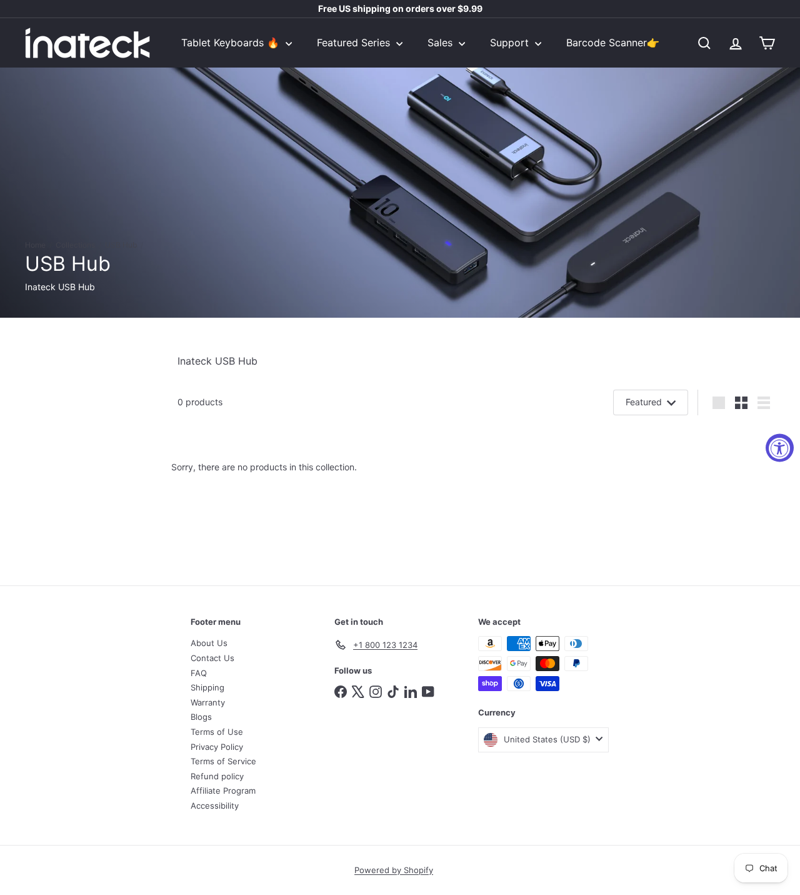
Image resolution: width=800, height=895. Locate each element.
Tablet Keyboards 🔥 (231, 42)
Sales (442, 42)
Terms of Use (217, 732)
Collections (75, 245)
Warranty (208, 702)
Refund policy (217, 776)
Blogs (201, 717)
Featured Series (355, 42)
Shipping (207, 687)
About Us (209, 643)
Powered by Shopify (393, 870)
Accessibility (215, 806)
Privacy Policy (217, 747)
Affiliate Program (223, 791)
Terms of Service (223, 761)
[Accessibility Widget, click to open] (780, 447)
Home (35, 245)
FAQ (199, 673)
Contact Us (212, 658)
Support (511, 42)
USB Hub (121, 245)
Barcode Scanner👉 (612, 42)
